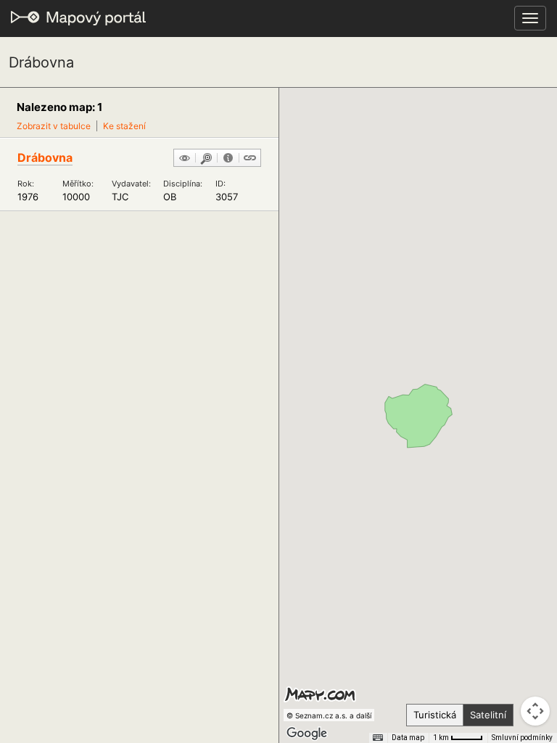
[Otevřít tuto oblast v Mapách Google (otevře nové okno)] (307, 733)
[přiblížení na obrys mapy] (206, 159)
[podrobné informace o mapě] (228, 159)
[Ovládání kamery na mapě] (535, 711)
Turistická (434, 715)
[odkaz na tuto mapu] (250, 159)
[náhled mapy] (184, 159)
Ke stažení (124, 125)
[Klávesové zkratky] (378, 738)
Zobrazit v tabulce (54, 125)
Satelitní (488, 715)
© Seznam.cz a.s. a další (328, 715)
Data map (408, 738)
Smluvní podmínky (522, 738)
